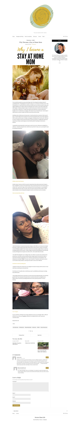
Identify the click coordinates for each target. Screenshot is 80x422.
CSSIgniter (45, 419)
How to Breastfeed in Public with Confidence (42, 351)
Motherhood (29, 40)
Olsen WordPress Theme (37, 419)
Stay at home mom (44, 327)
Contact (39, 36)
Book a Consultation (28, 36)
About (14, 36)
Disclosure (35, 36)
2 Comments (34, 44)
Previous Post (21, 335)
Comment (15, 381)
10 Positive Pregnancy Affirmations (17, 343)
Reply (47, 357)
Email (14, 397)
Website (14, 401)
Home (14, 413)
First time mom (15, 327)
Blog (43, 36)
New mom (34, 327)
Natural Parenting (28, 327)
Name (14, 393)
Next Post (39, 335)
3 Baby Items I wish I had (30, 343)
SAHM (33, 40)
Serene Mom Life (40, 417)
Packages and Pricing (19, 36)
